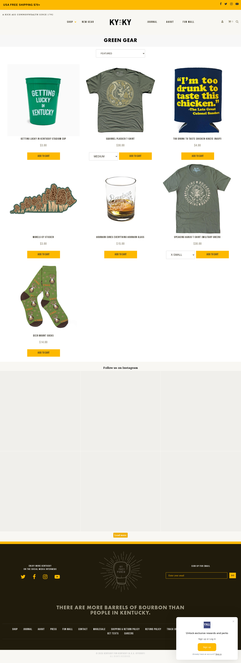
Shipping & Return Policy (125, 629)
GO (232, 575)
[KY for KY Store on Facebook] (220, 4)
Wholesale (99, 629)
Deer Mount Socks (43, 336)
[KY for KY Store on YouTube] (237, 4)
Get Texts (113, 633)
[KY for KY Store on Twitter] (225, 4)
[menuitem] (152, 22)
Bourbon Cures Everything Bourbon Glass (120, 237)
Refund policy (153, 629)
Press (53, 629)
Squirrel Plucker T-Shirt (120, 139)
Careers (129, 633)
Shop (70, 22)
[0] (229, 22)
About (170, 22)
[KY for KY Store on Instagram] (231, 4)
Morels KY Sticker (43, 237)
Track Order (174, 629)
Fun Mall (188, 22)
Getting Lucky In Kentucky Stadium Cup (43, 139)
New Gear (88, 22)
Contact (83, 629)
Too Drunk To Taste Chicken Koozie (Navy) (197, 139)
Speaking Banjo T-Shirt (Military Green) (197, 237)
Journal (152, 22)
